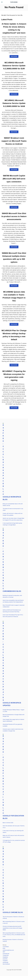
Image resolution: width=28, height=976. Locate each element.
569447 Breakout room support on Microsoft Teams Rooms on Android (14, 141)
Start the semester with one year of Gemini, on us (14, 826)
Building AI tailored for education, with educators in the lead (12, 596)
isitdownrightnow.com (8, 950)
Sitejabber (5, 957)
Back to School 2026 (8, 822)
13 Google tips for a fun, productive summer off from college (14, 841)
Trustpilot (5, 960)
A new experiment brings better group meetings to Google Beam (12, 524)
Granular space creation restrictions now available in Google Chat (13, 730)
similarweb (5, 962)
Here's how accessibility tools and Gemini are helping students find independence (13, 601)
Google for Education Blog (13, 817)
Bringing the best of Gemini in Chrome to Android (13, 940)
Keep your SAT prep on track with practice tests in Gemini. (13, 836)
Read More (14, 57)
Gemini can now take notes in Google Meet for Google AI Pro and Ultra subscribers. (13, 519)
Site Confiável (6, 964)
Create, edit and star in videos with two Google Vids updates (12, 514)
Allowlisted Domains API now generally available (12, 725)
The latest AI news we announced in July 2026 (13, 509)
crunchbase (6, 946)
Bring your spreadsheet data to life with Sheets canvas (13, 504)
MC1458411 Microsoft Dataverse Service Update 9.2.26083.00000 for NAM (14, 103)
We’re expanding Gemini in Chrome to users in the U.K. (14, 922)
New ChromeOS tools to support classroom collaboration (13, 606)
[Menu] (2, 2)
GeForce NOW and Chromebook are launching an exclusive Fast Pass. (12, 610)
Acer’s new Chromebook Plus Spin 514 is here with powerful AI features (13, 615)
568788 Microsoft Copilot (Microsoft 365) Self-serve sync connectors (14, 179)
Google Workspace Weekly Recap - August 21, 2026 (13, 710)
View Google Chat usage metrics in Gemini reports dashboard (13, 720)
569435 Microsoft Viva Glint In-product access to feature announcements (14, 216)
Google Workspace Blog (12, 498)
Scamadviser (6, 953)
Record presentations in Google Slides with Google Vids (13, 715)
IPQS (4, 948)
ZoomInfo (5, 959)
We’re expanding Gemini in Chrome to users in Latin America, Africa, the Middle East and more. (14, 934)
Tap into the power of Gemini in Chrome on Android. (13, 917)
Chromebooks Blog (12, 591)
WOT (4, 952)
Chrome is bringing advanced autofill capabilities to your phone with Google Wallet (12, 928)
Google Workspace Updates (12, 704)
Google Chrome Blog (13, 912)
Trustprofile (6, 955)
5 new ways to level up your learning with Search (13, 831)
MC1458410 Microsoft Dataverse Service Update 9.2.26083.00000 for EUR (14, 66)
